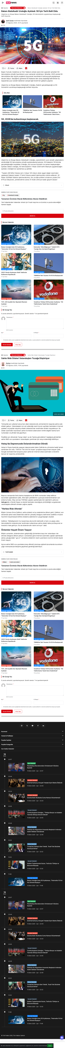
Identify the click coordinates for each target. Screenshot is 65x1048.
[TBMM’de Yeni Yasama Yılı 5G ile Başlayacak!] (32, 105)
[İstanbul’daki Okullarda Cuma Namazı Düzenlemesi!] (32, 796)
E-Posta (36, 332)
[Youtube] (32, 726)
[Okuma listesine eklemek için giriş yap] (26, 68)
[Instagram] (22, 726)
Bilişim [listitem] (4, 562)
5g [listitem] (3, 195)
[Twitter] (27, 726)
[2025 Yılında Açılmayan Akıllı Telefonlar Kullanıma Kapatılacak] (16, 265)
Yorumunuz (10, 317)
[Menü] (3, 2)
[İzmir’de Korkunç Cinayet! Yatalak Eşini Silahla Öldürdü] (32, 781)
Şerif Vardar (10, 20)
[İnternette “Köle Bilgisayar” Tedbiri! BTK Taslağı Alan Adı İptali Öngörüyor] (49, 238)
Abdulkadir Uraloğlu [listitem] (13, 195)
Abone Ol (32, 216)
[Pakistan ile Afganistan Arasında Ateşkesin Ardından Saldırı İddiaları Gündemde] (32, 829)
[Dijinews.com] (12, 2)
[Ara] (53, 2)
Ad (2, 332)
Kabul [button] (50, 1045)
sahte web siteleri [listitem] (14, 562)
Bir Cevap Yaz (7, 310)
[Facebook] (38, 726)
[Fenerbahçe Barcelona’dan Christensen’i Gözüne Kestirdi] (32, 762)
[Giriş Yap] (62, 2)
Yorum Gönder (7, 344)
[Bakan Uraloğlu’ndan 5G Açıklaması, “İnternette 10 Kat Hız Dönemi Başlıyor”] (12, 105)
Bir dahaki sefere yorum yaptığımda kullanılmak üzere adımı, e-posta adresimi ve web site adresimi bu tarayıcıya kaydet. (31, 340)
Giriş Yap (18, 344)
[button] (57, 2)
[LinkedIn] (43, 726)
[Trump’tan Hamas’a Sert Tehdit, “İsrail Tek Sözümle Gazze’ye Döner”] (32, 846)
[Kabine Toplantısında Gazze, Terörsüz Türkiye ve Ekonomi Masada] (32, 863)
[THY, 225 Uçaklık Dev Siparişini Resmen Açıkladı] (16, 293)
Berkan (8, 363)
